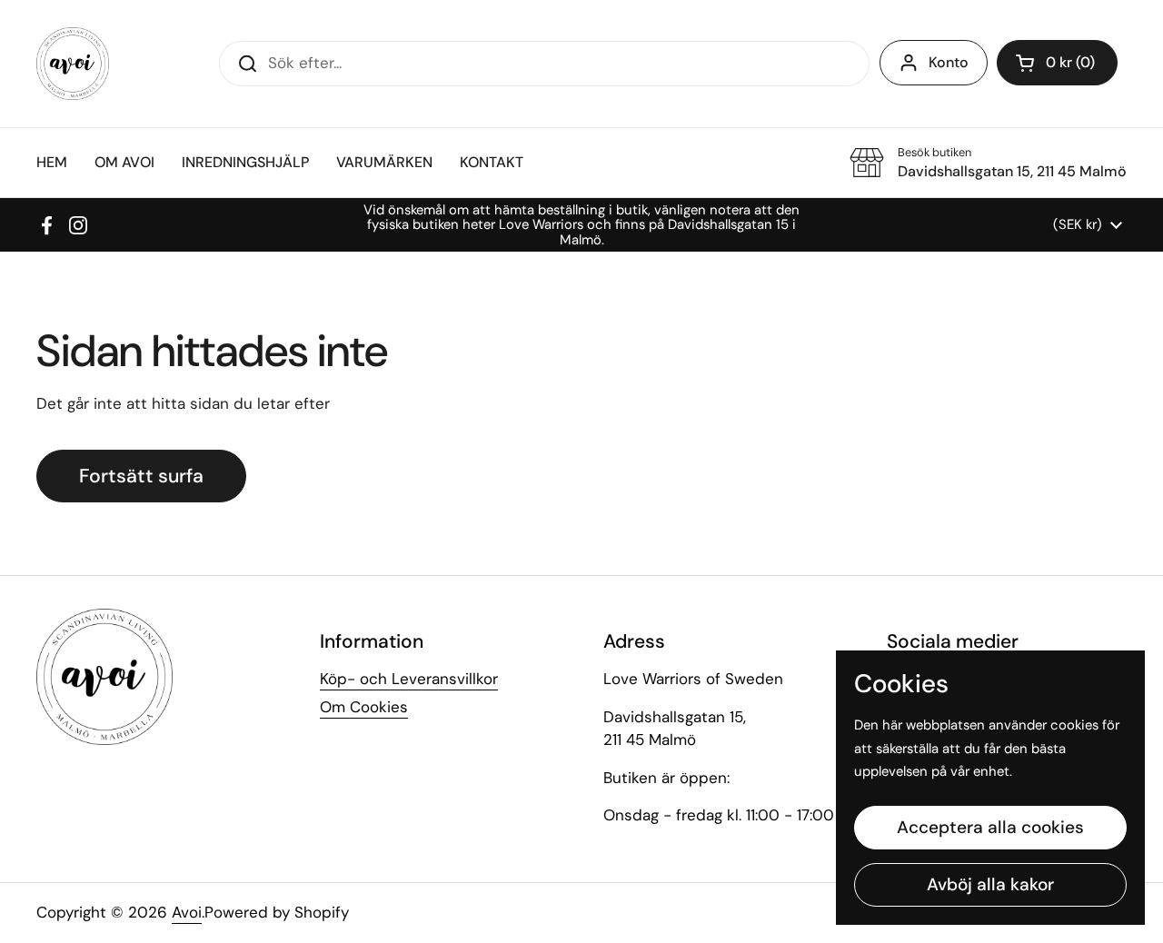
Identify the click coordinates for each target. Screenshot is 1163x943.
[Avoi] (72, 63)
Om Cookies (364, 707)
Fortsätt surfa (141, 476)
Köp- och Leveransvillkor (409, 679)
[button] (1057, 62)
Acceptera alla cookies (990, 827)
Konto (949, 62)
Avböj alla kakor (990, 884)
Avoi (187, 912)
